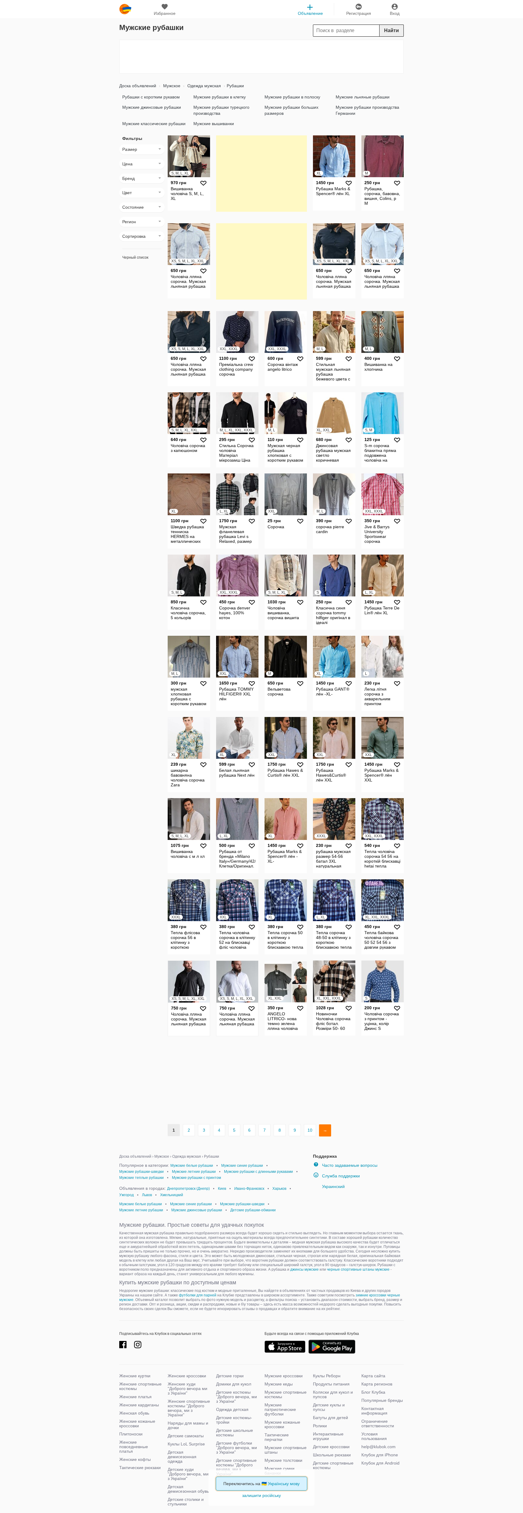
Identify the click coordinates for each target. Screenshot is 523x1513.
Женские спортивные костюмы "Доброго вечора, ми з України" (189, 1408)
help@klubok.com (378, 1446)
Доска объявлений (137, 85)
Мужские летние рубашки (194, 1172)
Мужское (171, 85)
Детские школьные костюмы (234, 1432)
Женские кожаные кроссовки (137, 1423)
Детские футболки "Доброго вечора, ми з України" (236, 1448)
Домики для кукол (233, 1384)
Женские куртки (134, 1375)
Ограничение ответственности (377, 1423)
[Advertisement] (261, 56)
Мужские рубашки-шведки (141, 1172)
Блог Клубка (373, 1392)
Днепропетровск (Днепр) (188, 1188)
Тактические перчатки (277, 1437)
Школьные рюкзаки (332, 1454)
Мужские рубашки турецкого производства (221, 110)
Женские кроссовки (187, 1375)
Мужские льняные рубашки (363, 97)
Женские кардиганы (139, 1404)
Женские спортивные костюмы (140, 1386)
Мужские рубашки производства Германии (367, 110)
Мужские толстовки (283, 1460)
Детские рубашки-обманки (253, 1210)
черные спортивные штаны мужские (358, 1269)
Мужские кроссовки (284, 1375)
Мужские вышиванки (213, 123)
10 (310, 1130)
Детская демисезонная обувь (188, 1489)
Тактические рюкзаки (140, 1467)
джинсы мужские (304, 1269)
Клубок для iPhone (379, 1454)
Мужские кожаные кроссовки (282, 1424)
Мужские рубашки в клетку (219, 97)
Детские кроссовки (331, 1446)
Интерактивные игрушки (328, 1436)
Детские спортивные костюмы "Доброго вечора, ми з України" (236, 1467)
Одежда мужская (203, 85)
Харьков (279, 1188)
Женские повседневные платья (133, 1447)
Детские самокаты (186, 1435)
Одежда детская (232, 1409)
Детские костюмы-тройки (234, 1420)
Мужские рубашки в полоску (292, 97)
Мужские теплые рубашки (141, 1178)
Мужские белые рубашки (191, 1165)
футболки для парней (197, 1295)
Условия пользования (374, 1436)
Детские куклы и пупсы (329, 1407)
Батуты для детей (330, 1417)
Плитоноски (131, 1434)
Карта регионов (376, 1384)
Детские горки (230, 1375)
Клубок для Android (380, 1463)
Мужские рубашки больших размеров (291, 110)
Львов (147, 1195)
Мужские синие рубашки (242, 1165)
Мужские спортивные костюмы (286, 1394)
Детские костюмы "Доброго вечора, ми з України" (236, 1397)
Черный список (135, 257)
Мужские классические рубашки (154, 123)
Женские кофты (135, 1459)
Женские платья (135, 1396)
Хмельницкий (171, 1195)
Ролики (320, 1425)
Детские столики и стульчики (186, 1501)
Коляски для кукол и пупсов (333, 1394)
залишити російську (261, 1495)
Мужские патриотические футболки (280, 1409)
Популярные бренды (382, 1400)
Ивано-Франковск (249, 1188)
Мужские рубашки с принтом (196, 1178)
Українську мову (284, 1483)
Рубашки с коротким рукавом (151, 97)
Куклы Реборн (326, 1375)
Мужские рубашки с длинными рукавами (258, 1172)
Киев (222, 1188)
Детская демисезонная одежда (182, 1457)
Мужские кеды (279, 1384)
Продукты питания (331, 1384)
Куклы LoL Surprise (186, 1444)
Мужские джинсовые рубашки (151, 107)
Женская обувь (134, 1413)
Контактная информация (374, 1410)
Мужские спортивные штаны (286, 1450)
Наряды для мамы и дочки (188, 1425)
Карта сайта (373, 1375)
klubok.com (125, 9)
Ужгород (126, 1195)
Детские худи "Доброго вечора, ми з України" (188, 1474)
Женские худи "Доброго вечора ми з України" (187, 1388)
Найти (391, 30)
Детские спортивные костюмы (333, 1465)
